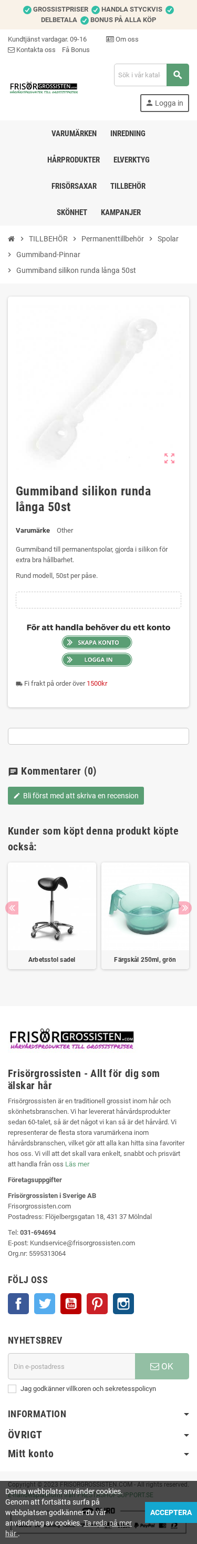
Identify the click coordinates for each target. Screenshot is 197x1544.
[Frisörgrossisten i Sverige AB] (44, 87)
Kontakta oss (35, 50)
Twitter (44, 1303)
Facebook (18, 1303)
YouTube (70, 1303)
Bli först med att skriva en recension (76, 795)
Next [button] (185, 908)
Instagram (123, 1303)
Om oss (126, 39)
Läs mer (77, 1164)
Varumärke (33, 530)
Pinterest (97, 1303)
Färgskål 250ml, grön (145, 959)
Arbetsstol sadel (52, 959)
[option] (52, 921)
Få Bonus (76, 50)
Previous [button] (11, 908)
